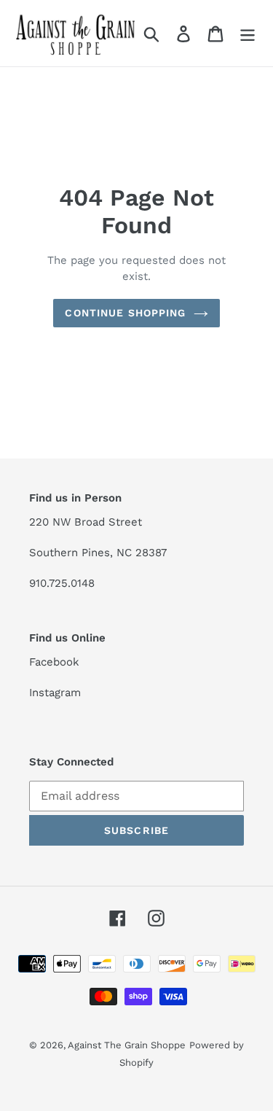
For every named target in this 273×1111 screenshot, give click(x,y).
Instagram (55, 692)
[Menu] (248, 33)
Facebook (54, 661)
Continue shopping (125, 313)
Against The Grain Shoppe (127, 1045)
